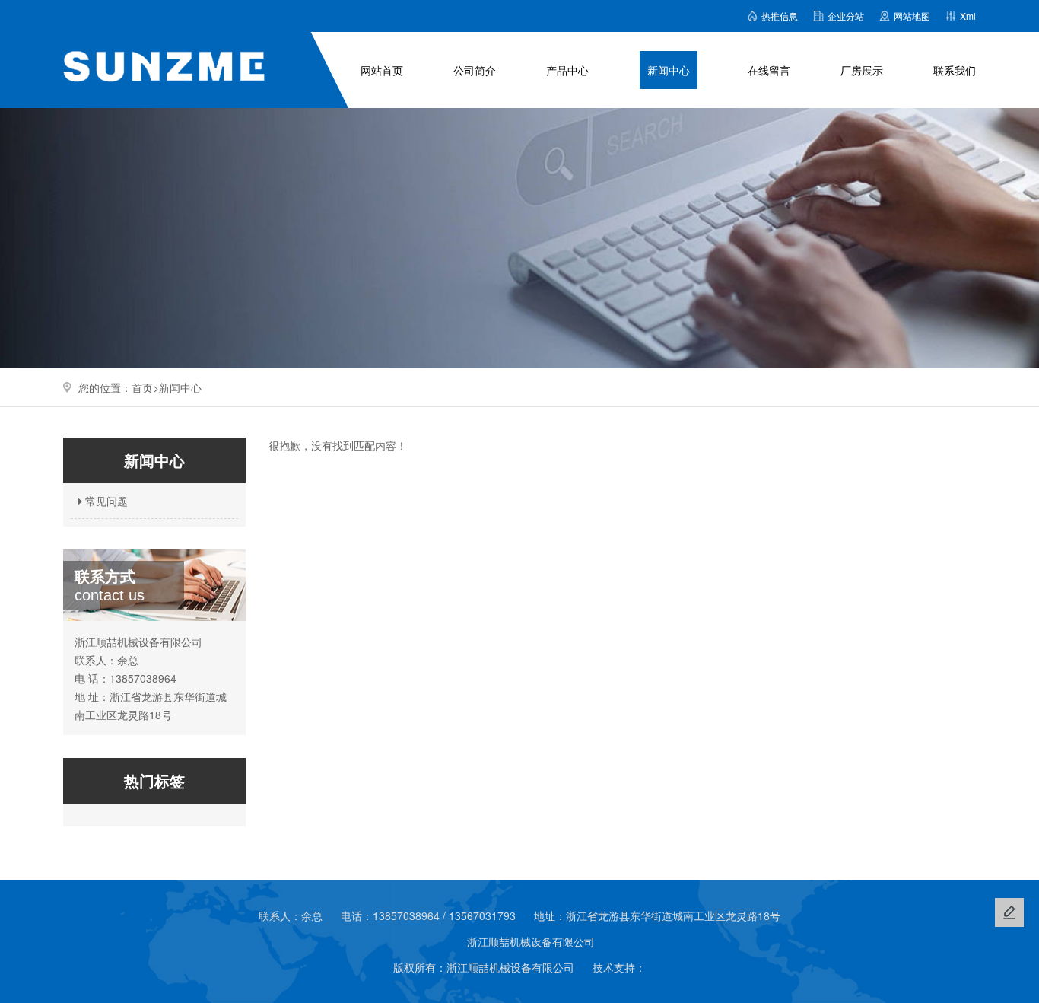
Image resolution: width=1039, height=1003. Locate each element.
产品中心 (567, 70)
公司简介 (474, 70)
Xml (968, 15)
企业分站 (846, 15)
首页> (145, 387)
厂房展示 (861, 70)
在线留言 (769, 70)
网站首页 (382, 70)
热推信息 (779, 15)
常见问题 (105, 500)
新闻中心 (668, 70)
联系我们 (954, 70)
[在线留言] (1009, 912)
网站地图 (912, 15)
